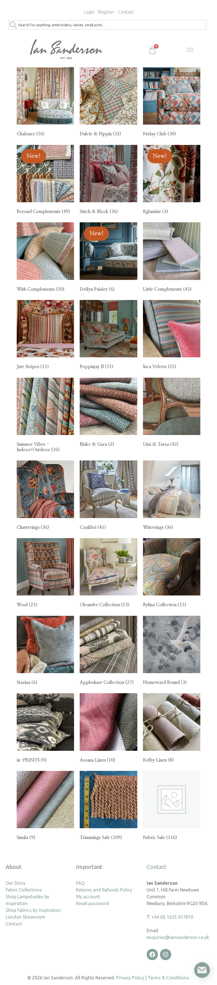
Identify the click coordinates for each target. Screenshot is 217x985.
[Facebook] (152, 954)
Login (89, 11)
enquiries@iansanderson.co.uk (178, 937)
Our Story (15, 883)
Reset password (92, 903)
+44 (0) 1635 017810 (172, 916)
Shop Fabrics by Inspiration (33, 910)
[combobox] (107, 25)
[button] (192, 51)
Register (106, 11)
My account (88, 896)
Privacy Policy (130, 977)
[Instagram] (165, 954)
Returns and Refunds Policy (104, 889)
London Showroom (25, 916)
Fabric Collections (24, 889)
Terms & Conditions (168, 977)
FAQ (80, 883)
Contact (126, 11)
